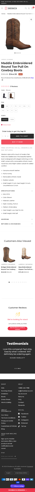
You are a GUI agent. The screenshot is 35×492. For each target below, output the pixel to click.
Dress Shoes (5, 399)
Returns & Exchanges (11, 224)
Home (3, 13)
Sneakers (4, 394)
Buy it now (17, 142)
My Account (22, 394)
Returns (21, 396)
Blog (3, 429)
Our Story (4, 415)
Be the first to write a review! (17, 328)
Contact (21, 402)
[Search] (25, 8)
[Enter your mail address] (15, 456)
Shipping (5, 219)
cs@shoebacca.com (25, 391)
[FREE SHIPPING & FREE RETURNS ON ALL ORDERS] (17, 2)
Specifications (8, 191)
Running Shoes (6, 391)
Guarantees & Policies (9, 426)
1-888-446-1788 (23, 388)
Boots (3, 396)
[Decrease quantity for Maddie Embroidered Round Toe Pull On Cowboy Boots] (2, 136)
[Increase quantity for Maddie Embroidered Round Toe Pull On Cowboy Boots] (7, 136)
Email (3, 452)
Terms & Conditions (8, 418)
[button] (17, 490)
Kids (2, 388)
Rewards (21, 405)
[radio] (4, 96)
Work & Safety (6, 402)
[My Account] (28, 8)
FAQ (19, 399)
